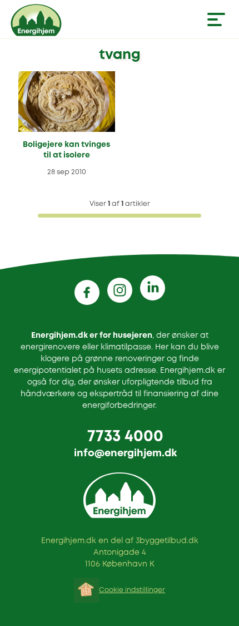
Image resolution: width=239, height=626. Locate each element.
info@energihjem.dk (125, 453)
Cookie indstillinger (132, 590)
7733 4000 (125, 437)
